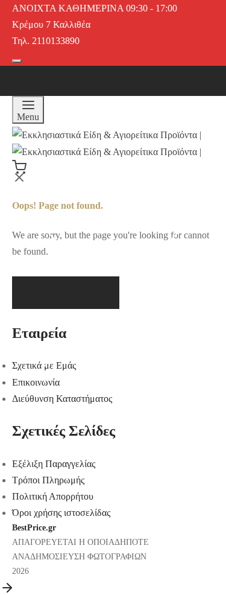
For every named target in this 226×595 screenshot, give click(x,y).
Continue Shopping (76, 120)
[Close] (194, 21)
